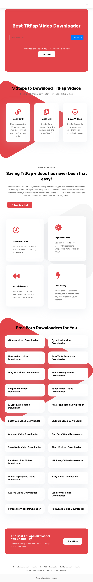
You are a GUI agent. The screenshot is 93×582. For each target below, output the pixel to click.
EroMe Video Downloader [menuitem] (35, 570)
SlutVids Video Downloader (67, 421)
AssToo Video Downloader (22, 492)
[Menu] (87, 4)
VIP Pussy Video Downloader (68, 460)
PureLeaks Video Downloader (24, 508)
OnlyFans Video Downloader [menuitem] (70, 567)
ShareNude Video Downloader (24, 447)
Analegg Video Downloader (23, 434)
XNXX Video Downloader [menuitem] (48, 567)
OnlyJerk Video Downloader (23, 372)
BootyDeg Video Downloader (24, 421)
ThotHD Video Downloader (66, 447)
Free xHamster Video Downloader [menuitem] (25, 567)
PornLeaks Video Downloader (68, 508)
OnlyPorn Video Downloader (67, 434)
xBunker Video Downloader (23, 340)
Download (77, 37)
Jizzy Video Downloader (65, 476)
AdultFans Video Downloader (68, 404)
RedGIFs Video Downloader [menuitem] (57, 570)
